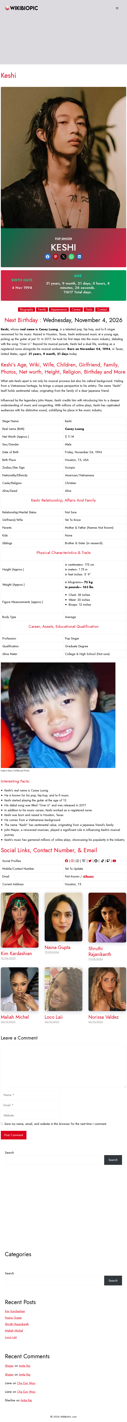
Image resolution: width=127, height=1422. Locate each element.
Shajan (9, 1366)
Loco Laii (54, 1017)
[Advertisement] (63, 41)
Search (9, 1152)
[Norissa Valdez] (107, 1008)
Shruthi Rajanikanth (99, 951)
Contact (102, 309)
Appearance (59, 309)
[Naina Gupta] (63, 939)
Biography (26, 309)
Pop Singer (63, 239)
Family (42, 309)
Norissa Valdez (103, 1017)
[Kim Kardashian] (20, 945)
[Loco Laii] (63, 1008)
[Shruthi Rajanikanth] (107, 940)
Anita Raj (24, 1366)
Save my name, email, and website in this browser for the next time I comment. (55, 1124)
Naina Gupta (57, 947)
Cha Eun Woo (26, 1383)
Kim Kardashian (16, 953)
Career (76, 309)
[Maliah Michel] (20, 1008)
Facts (89, 309)
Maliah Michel (15, 1017)
